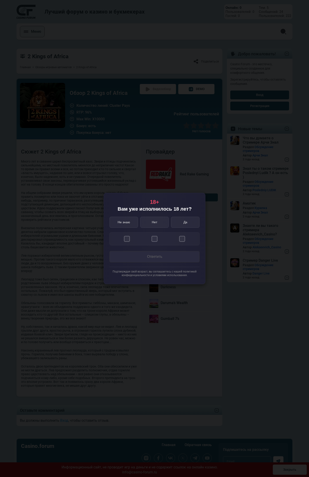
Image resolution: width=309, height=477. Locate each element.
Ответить (154, 256)
